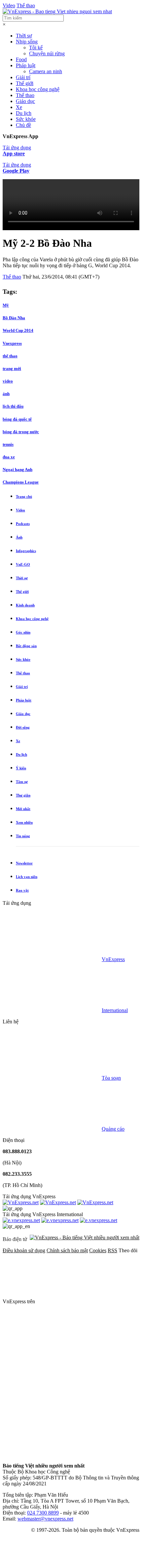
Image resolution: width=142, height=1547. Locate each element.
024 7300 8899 (43, 1513)
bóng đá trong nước (21, 431)
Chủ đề (23, 125)
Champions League (21, 482)
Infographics (26, 551)
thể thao (10, 355)
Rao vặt (22, 890)
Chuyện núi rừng (47, 53)
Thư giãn (23, 795)
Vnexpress (12, 343)
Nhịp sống (27, 41)
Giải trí (23, 77)
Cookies (97, 1250)
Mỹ (6, 305)
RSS (112, 1250)
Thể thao (26, 5)
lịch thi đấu (13, 406)
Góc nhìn (23, 632)
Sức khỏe (26, 119)
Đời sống (23, 727)
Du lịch (23, 113)
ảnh (6, 393)
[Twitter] (52, 1352)
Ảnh (19, 537)
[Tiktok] (52, 1454)
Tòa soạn (111, 1078)
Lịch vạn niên (26, 877)
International (115, 1010)
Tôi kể (36, 47)
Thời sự (24, 35)
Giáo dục (25, 101)
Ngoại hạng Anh (17, 469)
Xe (19, 107)
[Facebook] (85, 1301)
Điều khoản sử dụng (24, 1250)
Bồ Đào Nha (14, 317)
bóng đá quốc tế (17, 419)
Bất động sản (26, 646)
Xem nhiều (24, 822)
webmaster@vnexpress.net (45, 1518)
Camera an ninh (45, 71)
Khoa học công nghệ (37, 89)
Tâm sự (22, 782)
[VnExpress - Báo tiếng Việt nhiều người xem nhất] (57, 11)
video (8, 381)
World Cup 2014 (18, 330)
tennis (8, 444)
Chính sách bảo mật (67, 1250)
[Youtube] (52, 1403)
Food (21, 59)
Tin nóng (23, 836)
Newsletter (24, 863)
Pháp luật (25, 65)
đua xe (9, 456)
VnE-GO (23, 564)
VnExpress (113, 959)
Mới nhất (23, 809)
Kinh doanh (25, 605)
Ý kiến (21, 768)
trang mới (12, 368)
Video (9, 5)
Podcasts (23, 524)
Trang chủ (24, 496)
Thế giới (24, 83)
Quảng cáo (113, 1129)
